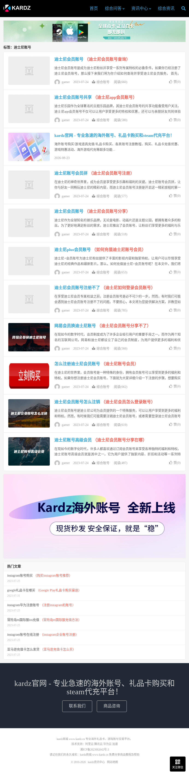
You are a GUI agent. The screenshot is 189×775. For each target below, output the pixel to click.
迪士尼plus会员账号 (100, 249)
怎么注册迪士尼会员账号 (96, 364)
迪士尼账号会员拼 (94, 173)
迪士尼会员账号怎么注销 (104, 402)
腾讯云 (98, 744)
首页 (94, 8)
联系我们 (77, 706)
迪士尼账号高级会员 (100, 440)
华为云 (107, 744)
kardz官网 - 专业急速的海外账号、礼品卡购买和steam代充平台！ (114, 135)
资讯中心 (139, 8)
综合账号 (103, 82)
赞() (177, 82)
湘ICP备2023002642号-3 (94, 749)
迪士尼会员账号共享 (95, 97)
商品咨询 (111, 706)
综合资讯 (166, 8)
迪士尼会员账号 (92, 59)
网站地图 (112, 762)
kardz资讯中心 (18, 8)
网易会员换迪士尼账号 (102, 325)
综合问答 (113, 8)
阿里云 (89, 744)
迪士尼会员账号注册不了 (104, 287)
